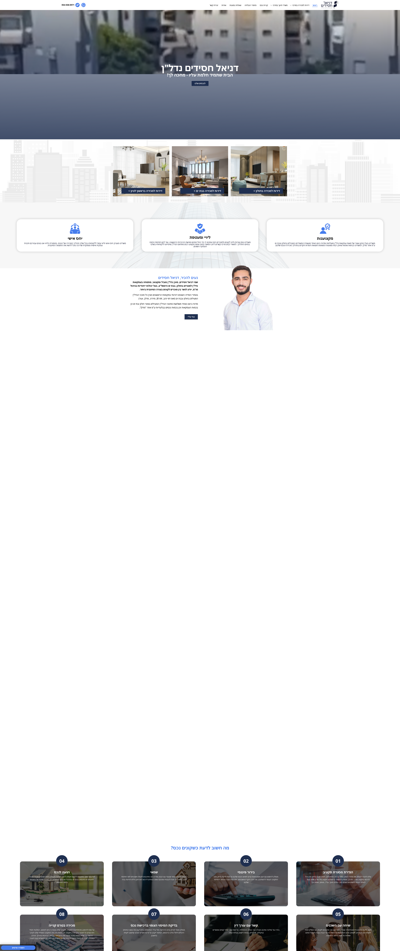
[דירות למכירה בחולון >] (259, 171)
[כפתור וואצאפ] (83, 5)
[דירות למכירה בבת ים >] (200, 171)
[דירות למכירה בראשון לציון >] (141, 171)
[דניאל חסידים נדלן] (329, 5)
